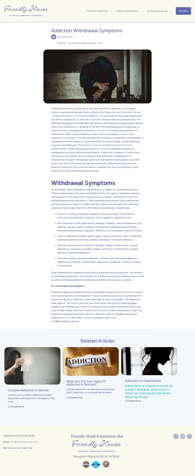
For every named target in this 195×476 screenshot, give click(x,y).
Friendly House (66, 37)
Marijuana (62, 258)
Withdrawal (114, 163)
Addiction (61, 43)
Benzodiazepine (65, 223)
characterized (111, 115)
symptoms (126, 163)
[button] (100, 11)
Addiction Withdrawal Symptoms (82, 43)
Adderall (61, 245)
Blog (101, 43)
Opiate (61, 236)
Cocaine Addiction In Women (28, 390)
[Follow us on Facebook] (176, 436)
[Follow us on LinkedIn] (182, 436)
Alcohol (61, 213)
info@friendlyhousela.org (65, 321)
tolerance (101, 130)
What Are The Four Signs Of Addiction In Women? (86, 382)
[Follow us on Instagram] (189, 436)
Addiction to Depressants (143, 381)
